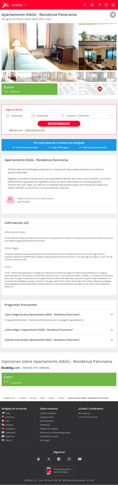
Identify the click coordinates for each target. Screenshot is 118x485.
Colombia (9, 417)
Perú (7, 421)
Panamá (9, 424)
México (8, 440)
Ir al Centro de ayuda (87, 417)
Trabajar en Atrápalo (49, 428)
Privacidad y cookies (49, 436)
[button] (113, 15)
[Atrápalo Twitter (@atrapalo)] (49, 459)
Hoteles (22, 398)
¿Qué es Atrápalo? (48, 413)
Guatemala (10, 432)
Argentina (9, 436)
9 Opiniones (15, 91)
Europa (33, 398)
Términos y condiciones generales (55, 432)
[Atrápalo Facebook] (59, 459)
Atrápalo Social (46, 417)
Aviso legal (44, 440)
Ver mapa (46, 19)
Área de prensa (46, 421)
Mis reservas (84, 413)
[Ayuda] (106, 5)
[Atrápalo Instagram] (69, 459)
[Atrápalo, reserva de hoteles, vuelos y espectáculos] (5, 5)
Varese (51, 398)
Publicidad (44, 424)
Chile (7, 413)
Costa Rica (10, 428)
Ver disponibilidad (59, 124)
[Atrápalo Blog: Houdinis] (38, 459)
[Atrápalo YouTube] (79, 459)
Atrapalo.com (9, 398)
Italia (42, 398)
